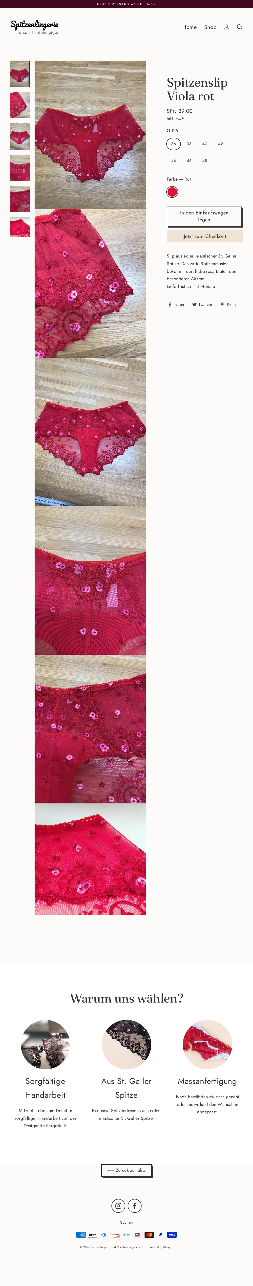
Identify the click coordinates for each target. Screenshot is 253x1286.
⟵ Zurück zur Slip (126, 1170)
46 (189, 161)
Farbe (179, 179)
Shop (210, 27)
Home (189, 27)
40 (204, 144)
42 (220, 144)
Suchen (126, 1222)
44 (173, 161)
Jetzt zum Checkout (205, 236)
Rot (172, 192)
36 (173, 144)
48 (204, 161)
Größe (173, 130)
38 (189, 144)
